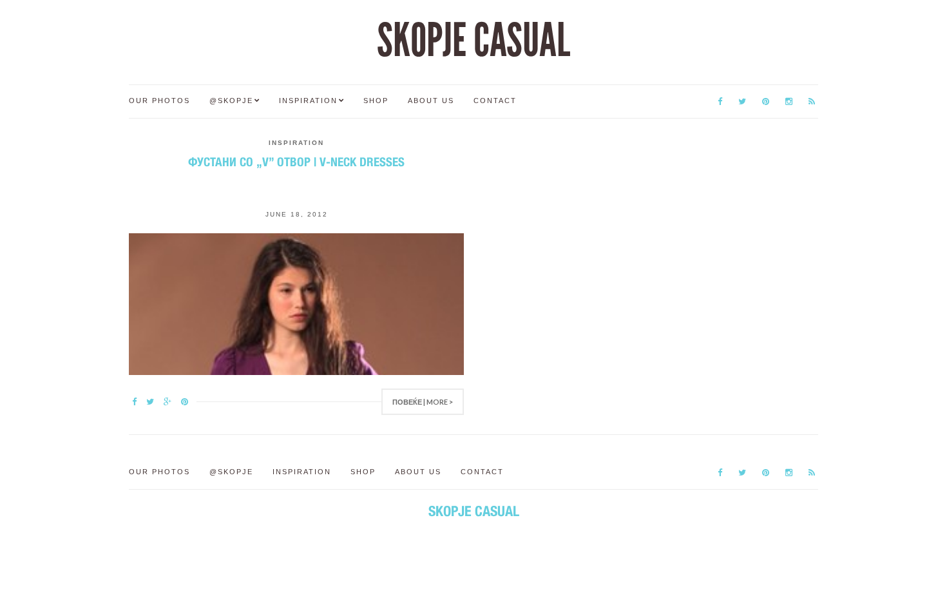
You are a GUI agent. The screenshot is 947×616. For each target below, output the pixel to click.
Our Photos (159, 100)
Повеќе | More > (422, 402)
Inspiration (308, 100)
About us (431, 100)
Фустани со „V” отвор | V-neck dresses (296, 162)
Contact (495, 100)
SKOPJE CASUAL (473, 40)
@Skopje (231, 100)
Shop (375, 100)
